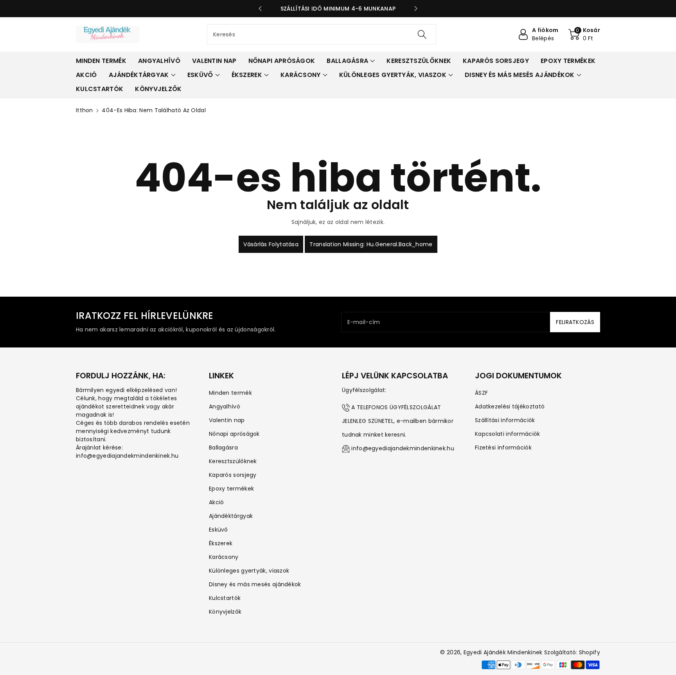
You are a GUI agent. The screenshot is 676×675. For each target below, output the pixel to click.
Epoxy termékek (231, 488)
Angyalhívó (224, 406)
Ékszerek (220, 543)
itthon (84, 110)
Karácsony (224, 557)
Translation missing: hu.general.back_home (370, 244)
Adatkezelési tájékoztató (510, 406)
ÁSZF (481, 393)
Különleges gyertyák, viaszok (249, 571)
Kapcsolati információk (507, 434)
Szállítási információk (505, 420)
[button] (584, 34)
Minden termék (230, 393)
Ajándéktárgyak (231, 516)
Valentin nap (227, 420)
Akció (216, 502)
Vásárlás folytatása (270, 244)
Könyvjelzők (225, 612)
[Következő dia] (415, 8)
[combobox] (321, 34)
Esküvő (218, 530)
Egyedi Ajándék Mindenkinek (503, 652)
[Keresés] (422, 34)
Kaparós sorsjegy (233, 475)
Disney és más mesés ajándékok (255, 584)
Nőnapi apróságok (234, 434)
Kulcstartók (225, 598)
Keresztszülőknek (233, 461)
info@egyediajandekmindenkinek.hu (402, 448)
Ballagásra (223, 447)
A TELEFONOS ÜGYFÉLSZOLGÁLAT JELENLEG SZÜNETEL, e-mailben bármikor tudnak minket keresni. (397, 421)
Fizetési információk (503, 447)
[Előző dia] (260, 8)
